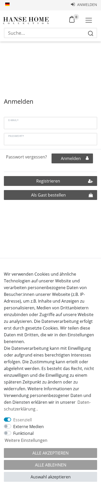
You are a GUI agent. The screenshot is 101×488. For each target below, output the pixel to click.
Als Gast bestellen (48, 195)
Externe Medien (28, 426)
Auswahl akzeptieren (51, 477)
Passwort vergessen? (26, 157)
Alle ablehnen (50, 465)
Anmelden (86, 4)
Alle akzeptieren (50, 453)
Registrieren (48, 181)
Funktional (23, 433)
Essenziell (22, 420)
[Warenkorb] (72, 19)
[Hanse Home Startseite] (26, 20)
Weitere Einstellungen (26, 440)
